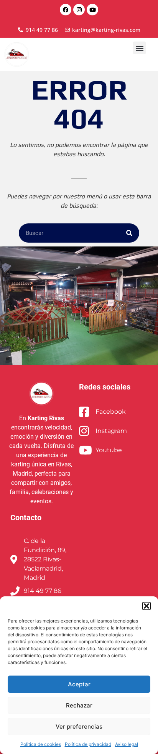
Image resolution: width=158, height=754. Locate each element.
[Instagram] (79, 9)
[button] (146, 606)
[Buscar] (129, 233)
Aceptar (79, 684)
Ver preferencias (79, 726)
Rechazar (79, 705)
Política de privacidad (88, 744)
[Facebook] (65, 9)
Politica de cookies (40, 744)
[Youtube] (92, 9)
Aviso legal (126, 744)
